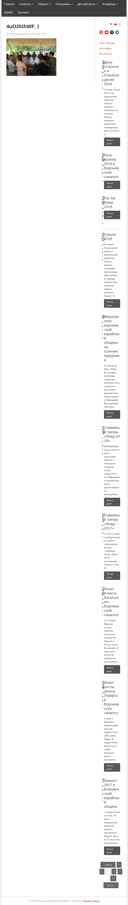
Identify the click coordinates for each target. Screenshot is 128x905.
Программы (63, 4)
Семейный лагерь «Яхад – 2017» (112, 521)
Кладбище (109, 4)
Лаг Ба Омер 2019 (109, 202)
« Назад (108, 864)
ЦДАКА (8, 12)
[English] (111, 23)
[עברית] (119, 23)
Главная (9, 4)
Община (43, 4)
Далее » (111, 885)
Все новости (105, 53)
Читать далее (109, 141)
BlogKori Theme (91, 900)
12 (113, 878)
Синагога (25, 4)
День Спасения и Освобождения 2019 (111, 73)
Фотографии (105, 48)
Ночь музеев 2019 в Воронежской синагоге (111, 166)
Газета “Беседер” (107, 43)
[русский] (115, 23)
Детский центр (87, 4)
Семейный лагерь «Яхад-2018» (112, 434)
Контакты (24, 12)
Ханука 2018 (110, 236)
